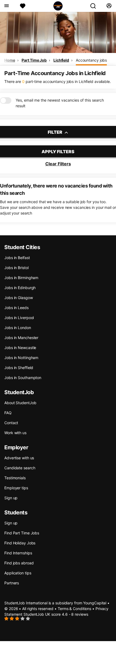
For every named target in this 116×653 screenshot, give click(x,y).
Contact (11, 422)
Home (9, 60)
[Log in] (108, 6)
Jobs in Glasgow (18, 297)
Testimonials (15, 477)
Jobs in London (17, 327)
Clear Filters (58, 163)
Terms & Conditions (74, 608)
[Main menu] (6, 6)
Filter (55, 132)
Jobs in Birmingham (21, 277)
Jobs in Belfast (17, 257)
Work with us (15, 432)
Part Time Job (34, 60)
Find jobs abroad (18, 563)
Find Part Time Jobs (21, 533)
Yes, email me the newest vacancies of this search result (60, 103)
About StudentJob (20, 402)
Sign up (11, 497)
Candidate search (19, 468)
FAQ (8, 412)
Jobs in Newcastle (20, 347)
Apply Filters (58, 151)
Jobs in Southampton (22, 377)
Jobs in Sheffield (18, 367)
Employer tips (16, 487)
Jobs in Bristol (16, 267)
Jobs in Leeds (16, 307)
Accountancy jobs (91, 60)
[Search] (95, 6)
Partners (11, 583)
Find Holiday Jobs (19, 543)
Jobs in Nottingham (21, 357)
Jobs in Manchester (21, 337)
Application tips (17, 573)
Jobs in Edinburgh (20, 287)
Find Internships (18, 553)
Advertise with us (19, 458)
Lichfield (61, 60)
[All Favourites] (23, 6)
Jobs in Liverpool (19, 317)
